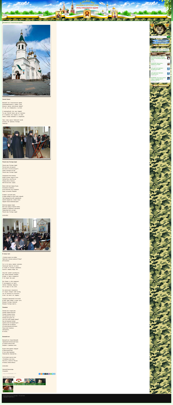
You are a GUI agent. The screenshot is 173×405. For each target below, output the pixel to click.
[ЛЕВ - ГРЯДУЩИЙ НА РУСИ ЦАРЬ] (159, 34)
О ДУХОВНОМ (14, 19)
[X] (45, 374)
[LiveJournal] (47, 374)
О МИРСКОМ (24, 19)
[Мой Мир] (43, 374)
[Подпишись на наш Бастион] (161, 43)
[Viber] (49, 374)
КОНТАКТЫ (55, 19)
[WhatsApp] (51, 374)
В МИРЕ (31, 19)
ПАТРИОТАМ (40, 19)
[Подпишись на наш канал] (161, 41)
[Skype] (53, 374)
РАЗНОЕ (47, 19)
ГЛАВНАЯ (5, 19)
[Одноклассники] (41, 374)
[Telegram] (54, 374)
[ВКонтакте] (39, 374)
